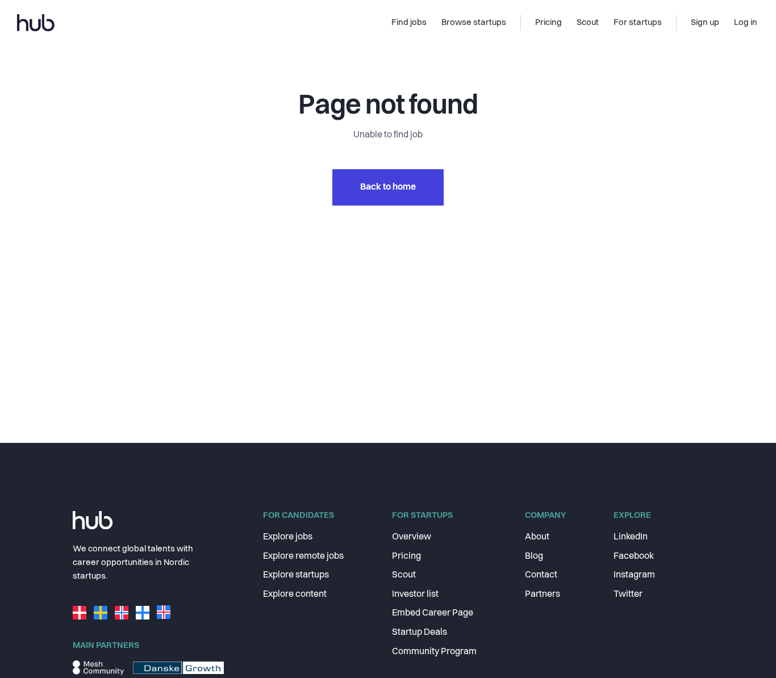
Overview (411, 537)
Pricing (406, 556)
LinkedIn (631, 537)
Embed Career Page (432, 613)
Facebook (634, 556)
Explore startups (296, 575)
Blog (534, 556)
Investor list (415, 594)
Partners (542, 594)
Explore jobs (287, 537)
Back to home (388, 187)
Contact (541, 575)
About (537, 537)
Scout (404, 575)
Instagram (634, 575)
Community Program (434, 651)
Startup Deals (419, 632)
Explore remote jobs (303, 556)
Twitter (628, 594)
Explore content (295, 594)
